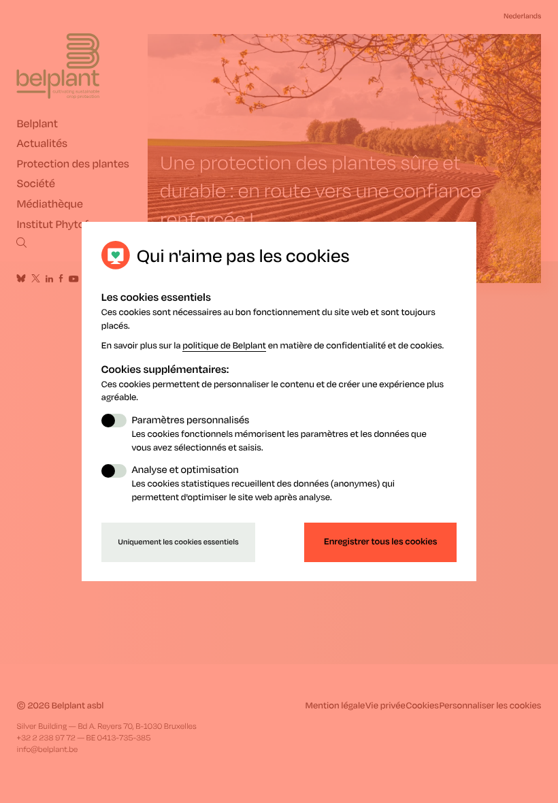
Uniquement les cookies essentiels (178, 541)
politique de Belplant (224, 344)
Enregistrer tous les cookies (381, 541)
